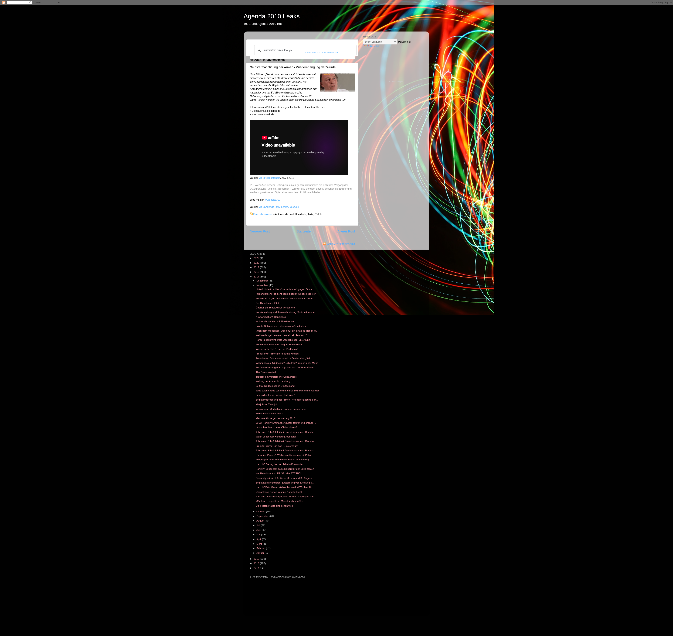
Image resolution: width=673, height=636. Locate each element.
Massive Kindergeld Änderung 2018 (275, 418)
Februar (261, 548)
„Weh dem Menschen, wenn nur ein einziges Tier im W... (287, 330)
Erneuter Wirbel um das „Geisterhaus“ (277, 446)
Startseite (304, 231)
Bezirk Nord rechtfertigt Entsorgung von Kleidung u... (285, 482)
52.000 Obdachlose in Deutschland (275, 386)
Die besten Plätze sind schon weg (274, 506)
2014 (257, 568)
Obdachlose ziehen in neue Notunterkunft (279, 492)
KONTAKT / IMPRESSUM (341, 244)
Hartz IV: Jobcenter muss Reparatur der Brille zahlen (285, 469)
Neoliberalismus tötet (267, 303)
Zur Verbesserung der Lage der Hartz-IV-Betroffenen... (286, 367)
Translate (375, 46)
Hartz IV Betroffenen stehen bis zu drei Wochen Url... (285, 487)
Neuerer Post (260, 231)
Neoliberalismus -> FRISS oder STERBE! (278, 473)
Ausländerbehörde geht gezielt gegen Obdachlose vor (286, 294)
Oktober (261, 511)
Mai (258, 534)
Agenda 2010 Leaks (272, 16)
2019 (257, 267)
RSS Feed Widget (395, 82)
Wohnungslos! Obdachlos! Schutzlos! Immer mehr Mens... (288, 363)
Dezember (262, 280)
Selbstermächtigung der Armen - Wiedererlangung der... (287, 399)
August (260, 520)
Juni (259, 530)
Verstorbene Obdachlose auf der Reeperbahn (281, 409)
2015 (257, 563)
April (259, 539)
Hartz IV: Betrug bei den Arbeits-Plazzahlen (279, 464)
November (262, 285)
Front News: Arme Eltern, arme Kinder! (277, 353)
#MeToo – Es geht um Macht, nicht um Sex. (280, 501)
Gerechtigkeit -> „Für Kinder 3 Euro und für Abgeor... (285, 478)
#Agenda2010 (272, 199)
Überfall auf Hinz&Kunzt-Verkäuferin (275, 307)
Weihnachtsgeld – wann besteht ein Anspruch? (282, 335)
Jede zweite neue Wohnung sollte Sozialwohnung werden (287, 390)
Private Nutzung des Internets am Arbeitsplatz (281, 326)
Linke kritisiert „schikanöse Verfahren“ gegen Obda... (285, 289)
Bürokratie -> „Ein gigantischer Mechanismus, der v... (285, 298)
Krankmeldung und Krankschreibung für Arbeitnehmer (285, 312)
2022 (257, 258)
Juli (258, 525)
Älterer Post (346, 231)
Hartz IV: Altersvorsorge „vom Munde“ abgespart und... (286, 496)
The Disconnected (266, 372)
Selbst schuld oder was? (269, 413)
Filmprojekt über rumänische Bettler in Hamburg (282, 459)
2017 (257, 276)
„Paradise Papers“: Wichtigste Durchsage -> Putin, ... (285, 455)
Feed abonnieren (262, 214)
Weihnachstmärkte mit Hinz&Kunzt (275, 321)
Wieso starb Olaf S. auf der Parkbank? (277, 349)
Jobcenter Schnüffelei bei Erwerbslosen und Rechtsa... (286, 432)
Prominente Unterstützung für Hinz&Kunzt (279, 344)
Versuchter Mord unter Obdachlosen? (276, 427)
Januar (260, 553)
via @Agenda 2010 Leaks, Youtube (279, 207)
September (262, 516)
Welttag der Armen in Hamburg (273, 381)
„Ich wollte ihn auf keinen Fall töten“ (275, 395)
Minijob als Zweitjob (266, 404)
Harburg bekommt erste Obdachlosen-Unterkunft (283, 340)
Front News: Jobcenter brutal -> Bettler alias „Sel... (284, 358)
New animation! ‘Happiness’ (271, 317)
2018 (257, 272)
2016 (257, 559)
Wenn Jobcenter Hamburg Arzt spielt (276, 436)
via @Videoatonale (269, 177)
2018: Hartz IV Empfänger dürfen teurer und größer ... (286, 423)
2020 (257, 263)
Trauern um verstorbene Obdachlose (276, 377)
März (259, 544)
